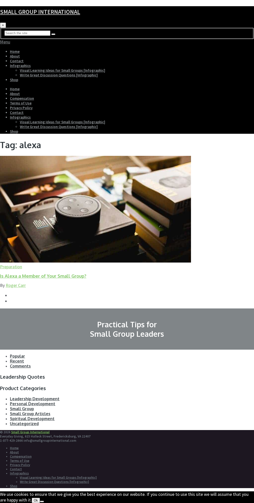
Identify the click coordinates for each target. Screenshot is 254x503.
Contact (17, 61)
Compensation (22, 98)
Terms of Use (21, 103)
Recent (17, 361)
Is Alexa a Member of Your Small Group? (43, 276)
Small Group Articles (30, 413)
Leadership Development (35, 398)
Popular (17, 356)
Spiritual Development (32, 418)
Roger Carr (16, 285)
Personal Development (32, 403)
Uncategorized (24, 423)
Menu (5, 42)
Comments (20, 366)
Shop (14, 79)
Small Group (22, 408)
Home (15, 51)
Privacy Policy (21, 107)
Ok (36, 500)
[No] (42, 501)
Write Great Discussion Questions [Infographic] (59, 75)
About (15, 56)
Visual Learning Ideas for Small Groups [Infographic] (62, 70)
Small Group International (40, 12)
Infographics (20, 65)
